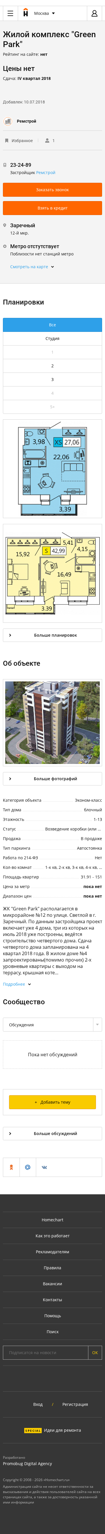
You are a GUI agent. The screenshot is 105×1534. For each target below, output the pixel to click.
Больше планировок (55, 635)
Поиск (53, 1331)
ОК (95, 1352)
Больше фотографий (55, 778)
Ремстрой (26, 121)
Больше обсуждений (55, 1133)
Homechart (52, 1219)
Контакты (52, 1299)
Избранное (22, 140)
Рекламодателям (52, 1251)
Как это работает (53, 1235)
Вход (38, 1404)
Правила (52, 1267)
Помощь (52, 1315)
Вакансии (52, 1283)
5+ (52, 406)
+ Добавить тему (52, 1102)
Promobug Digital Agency (27, 1463)
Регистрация (75, 1404)
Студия (53, 338)
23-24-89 (20, 165)
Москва (41, 13)
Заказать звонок (52, 189)
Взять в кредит (53, 208)
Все (52, 324)
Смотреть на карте (29, 266)
